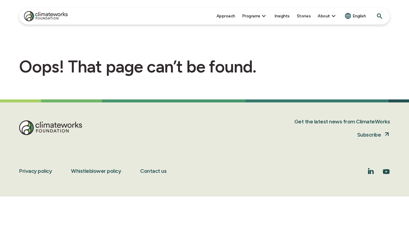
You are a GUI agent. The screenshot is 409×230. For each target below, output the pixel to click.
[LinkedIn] (371, 172)
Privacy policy (35, 171)
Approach (225, 16)
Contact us (153, 171)
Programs (251, 16)
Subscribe (369, 134)
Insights (282, 16)
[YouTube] (386, 173)
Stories (304, 16)
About (324, 16)
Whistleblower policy (96, 171)
